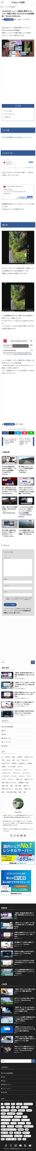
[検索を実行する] (33, 662)
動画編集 (21, 782)
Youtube (19, 19)
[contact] (25, 835)
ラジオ (4, 779)
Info (4, 730)
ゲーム (25, 769)
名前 (6, 579)
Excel (8, 760)
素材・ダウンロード (7, 789)
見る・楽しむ (18, 789)
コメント (7, 557)
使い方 (8, 117)
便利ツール (19, 779)
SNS (13, 760)
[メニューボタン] (2, 2)
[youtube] (21, 835)
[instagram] (18, 835)
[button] (5, 432)
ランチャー (11, 779)
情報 (11, 785)
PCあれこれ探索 (18, 2)
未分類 (5, 746)
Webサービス (7, 738)
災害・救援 (18, 785)
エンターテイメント (7, 769)
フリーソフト (7, 742)
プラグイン (22, 776)
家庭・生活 (5, 785)
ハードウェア (5, 776)
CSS (3, 760)
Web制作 (14, 763)
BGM (13, 757)
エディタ (20, 766)
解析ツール (28, 789)
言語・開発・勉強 (11, 792)
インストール (10, 114)
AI (2, 757)
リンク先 (9, 111)
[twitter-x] (14, 835)
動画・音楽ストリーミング (9, 782)
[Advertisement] (18, 80)
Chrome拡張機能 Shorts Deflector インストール (17, 137)
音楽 (25, 792)
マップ (29, 776)
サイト (5, 591)
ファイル (14, 776)
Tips (4, 734)
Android (7, 757)
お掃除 (4, 766)
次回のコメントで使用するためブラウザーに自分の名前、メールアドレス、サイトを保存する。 (19, 598)
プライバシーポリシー (26, 1148)
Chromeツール (29, 757)
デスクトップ (16, 773)
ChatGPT (19, 757)
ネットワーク (26, 773)
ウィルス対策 (11, 766)
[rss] (25, 1145)
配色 (20, 792)
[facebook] (11, 835)
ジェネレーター (6, 773)
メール (6, 585)
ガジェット (18, 769)
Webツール (25, 760)
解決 (3, 792)
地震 (27, 782)
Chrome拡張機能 (8, 19)
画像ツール (27, 785)
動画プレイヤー (29, 779)
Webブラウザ (5, 763)
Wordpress (22, 763)
